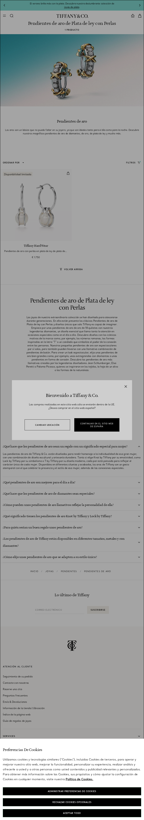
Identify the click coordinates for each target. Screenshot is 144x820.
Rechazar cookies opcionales (72, 802)
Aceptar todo (72, 813)
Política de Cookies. (79, 779)
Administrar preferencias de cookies (72, 791)
